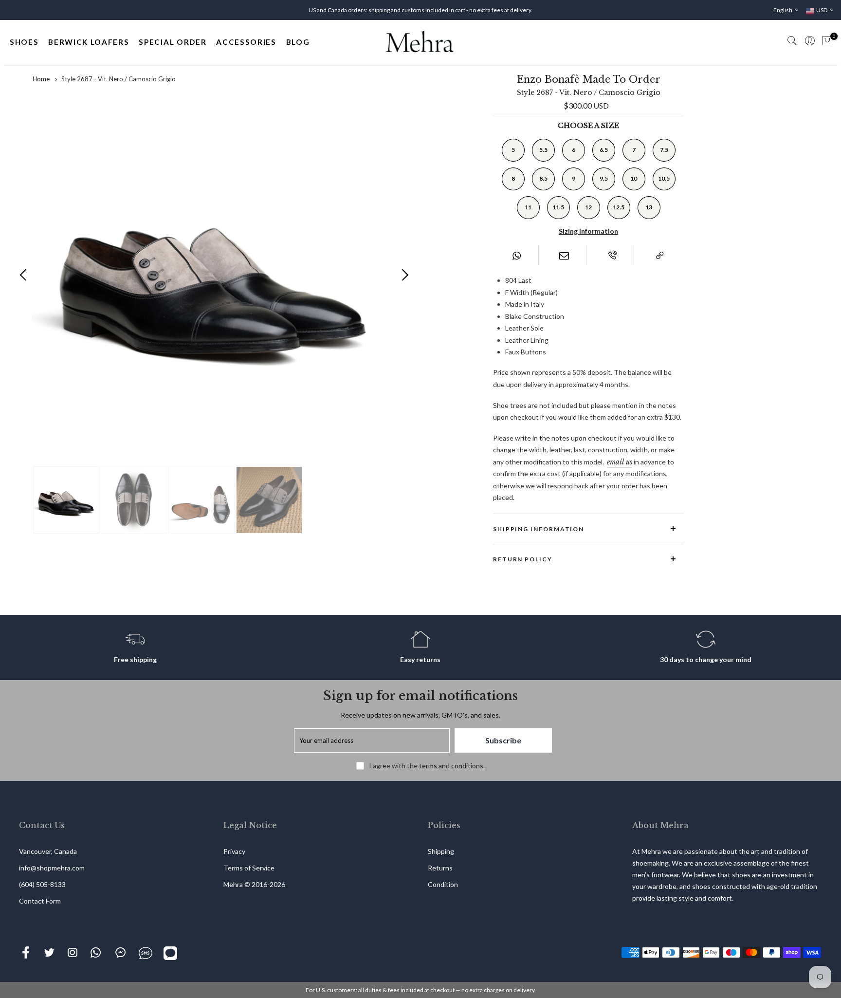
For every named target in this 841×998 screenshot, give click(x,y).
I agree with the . (427, 765)
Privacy (234, 851)
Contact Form (40, 901)
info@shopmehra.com (52, 868)
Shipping (441, 851)
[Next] (404, 274)
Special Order (172, 41)
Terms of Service (248, 868)
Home (41, 79)
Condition (443, 884)
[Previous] (23, 274)
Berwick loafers (88, 41)
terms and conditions (451, 765)
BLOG (298, 41)
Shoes (24, 41)
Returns (440, 868)
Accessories (246, 41)
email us (619, 462)
